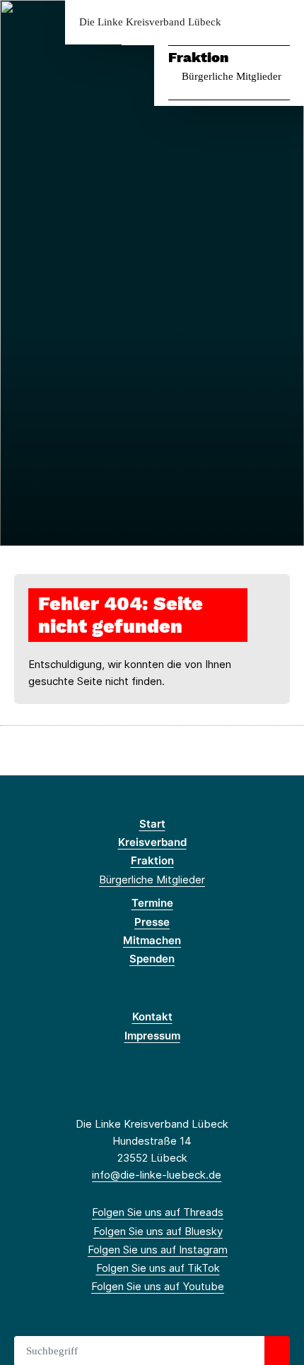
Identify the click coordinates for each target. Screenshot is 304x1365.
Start (152, 823)
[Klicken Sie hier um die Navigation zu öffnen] (282, 22)
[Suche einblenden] (243, 22)
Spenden (152, 958)
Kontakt (152, 1016)
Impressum (152, 1035)
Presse (152, 922)
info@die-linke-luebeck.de (156, 1174)
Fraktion (198, 57)
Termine (152, 903)
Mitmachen (152, 940)
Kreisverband (152, 842)
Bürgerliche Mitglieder (231, 76)
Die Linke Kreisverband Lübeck (150, 22)
